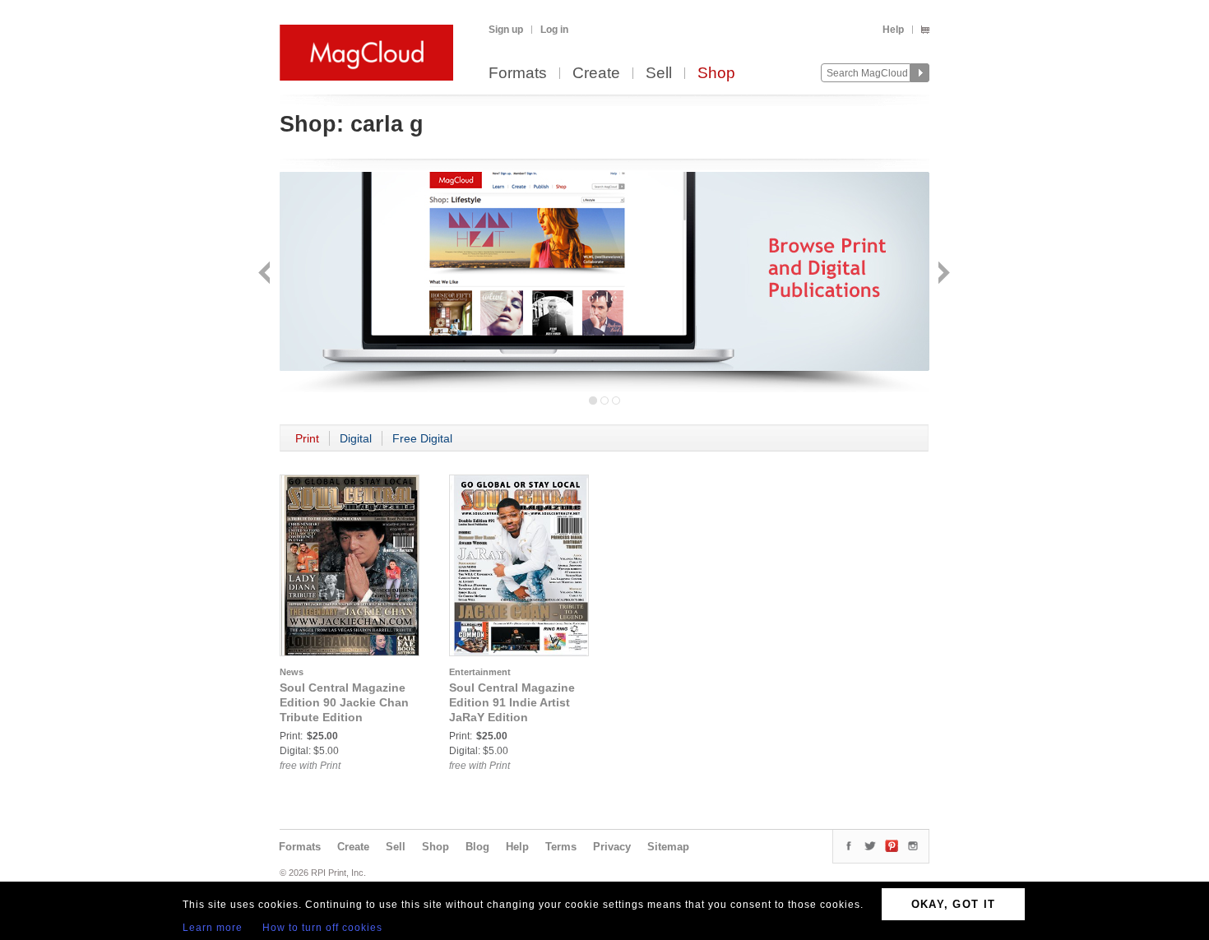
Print (307, 438)
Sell (659, 73)
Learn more (213, 927)
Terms (561, 846)
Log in (554, 29)
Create (596, 73)
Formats (518, 73)
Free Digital (422, 438)
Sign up (506, 29)
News (291, 672)
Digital (356, 438)
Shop (716, 73)
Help (893, 29)
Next (942, 274)
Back (266, 274)
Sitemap (668, 846)
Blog (477, 846)
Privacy (612, 846)
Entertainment (480, 672)
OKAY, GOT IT (953, 904)
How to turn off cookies (322, 927)
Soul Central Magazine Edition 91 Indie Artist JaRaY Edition (512, 702)
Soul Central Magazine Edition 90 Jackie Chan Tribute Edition (344, 702)
